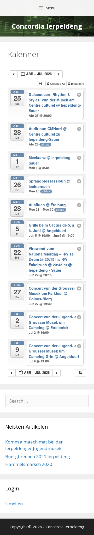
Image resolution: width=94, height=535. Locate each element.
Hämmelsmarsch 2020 (28, 464)
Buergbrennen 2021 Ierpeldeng (37, 456)
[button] (80, 372)
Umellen (14, 504)
